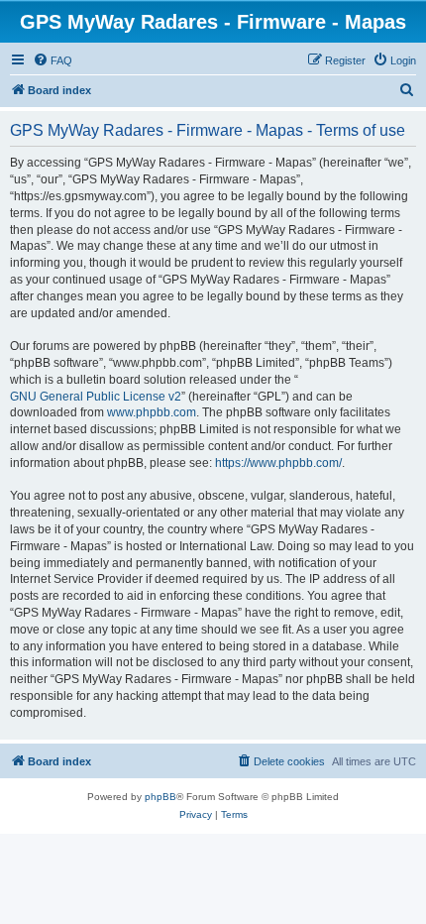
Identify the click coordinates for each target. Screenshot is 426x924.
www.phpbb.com (151, 412)
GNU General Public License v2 (95, 397)
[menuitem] (52, 60)
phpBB (160, 796)
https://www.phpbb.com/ (278, 463)
